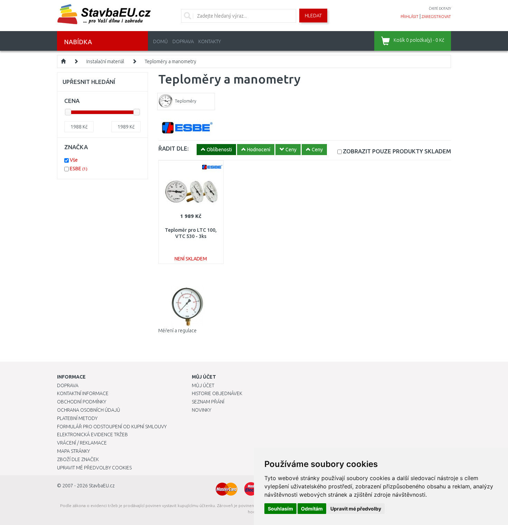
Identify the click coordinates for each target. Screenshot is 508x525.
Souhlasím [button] (280, 509)
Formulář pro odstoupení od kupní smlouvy (112, 426)
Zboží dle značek (78, 459)
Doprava (183, 41)
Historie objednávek (217, 393)
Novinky (201, 410)
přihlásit (409, 17)
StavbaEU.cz (102, 485)
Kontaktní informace (83, 393)
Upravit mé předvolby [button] (355, 509)
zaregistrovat (436, 17)
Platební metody (77, 418)
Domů (160, 41)
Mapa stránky (73, 451)
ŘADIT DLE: (173, 148)
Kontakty (209, 41)
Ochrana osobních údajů (88, 410)
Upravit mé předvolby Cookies (94, 467)
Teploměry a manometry (170, 61)
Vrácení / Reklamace (82, 443)
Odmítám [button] (312, 509)
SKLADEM (397, 151)
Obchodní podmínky (81, 401)
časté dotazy (440, 8)
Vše (74, 160)
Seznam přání (208, 401)
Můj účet (203, 385)
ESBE (78, 168)
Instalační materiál (105, 61)
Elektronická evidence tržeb (92, 434)
